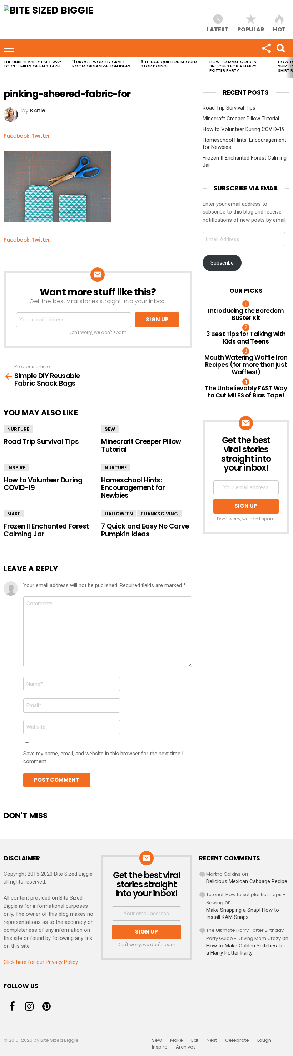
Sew (110, 429)
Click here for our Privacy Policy (41, 962)
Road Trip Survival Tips (41, 441)
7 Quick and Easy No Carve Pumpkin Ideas (145, 530)
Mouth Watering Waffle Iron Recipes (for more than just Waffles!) (245, 364)
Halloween (119, 513)
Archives (186, 1047)
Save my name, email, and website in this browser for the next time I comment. (103, 757)
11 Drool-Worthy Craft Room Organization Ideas (101, 64)
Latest (218, 29)
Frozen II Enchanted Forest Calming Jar (46, 530)
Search (280, 48)
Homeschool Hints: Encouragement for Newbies (133, 487)
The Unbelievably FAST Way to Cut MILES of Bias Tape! (32, 64)
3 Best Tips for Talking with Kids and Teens (246, 337)
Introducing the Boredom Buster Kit (246, 314)
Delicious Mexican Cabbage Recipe (246, 881)
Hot (279, 29)
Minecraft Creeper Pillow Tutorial (141, 445)
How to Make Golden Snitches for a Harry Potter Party (233, 66)
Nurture (18, 429)
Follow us (266, 48)
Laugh (264, 1040)
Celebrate (237, 1040)
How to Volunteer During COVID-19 (43, 483)
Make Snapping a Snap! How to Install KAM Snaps (242, 913)
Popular (250, 29)
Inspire (16, 467)
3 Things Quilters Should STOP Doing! (169, 64)
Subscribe (222, 263)
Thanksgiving (159, 513)
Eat (194, 1040)
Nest (212, 1040)
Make (13, 513)
